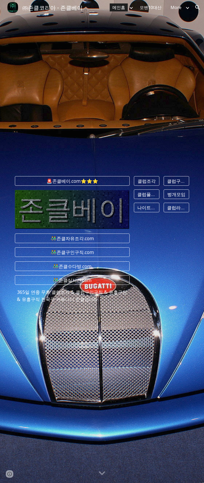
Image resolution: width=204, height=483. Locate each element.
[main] (72, 296)
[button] (197, 7)
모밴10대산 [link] (151, 7)
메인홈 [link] (118, 7)
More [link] (176, 7)
